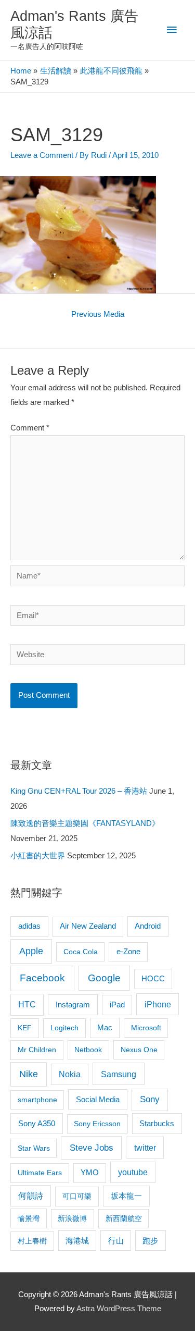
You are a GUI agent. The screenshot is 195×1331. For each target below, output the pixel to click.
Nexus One (139, 1049)
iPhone (158, 1004)
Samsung (118, 1074)
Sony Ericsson (97, 1123)
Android (148, 925)
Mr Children (37, 1049)
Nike (28, 1074)
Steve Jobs (91, 1148)
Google (104, 977)
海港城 (77, 1241)
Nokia (70, 1074)
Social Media (98, 1099)
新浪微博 (72, 1218)
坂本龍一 (126, 1195)
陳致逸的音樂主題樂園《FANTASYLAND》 (85, 823)
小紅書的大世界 (37, 856)
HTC (27, 1004)
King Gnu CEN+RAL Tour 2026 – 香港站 (78, 791)
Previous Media (97, 314)
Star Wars (34, 1148)
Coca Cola (80, 951)
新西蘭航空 (124, 1218)
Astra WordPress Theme (118, 1308)
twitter (145, 1147)
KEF (25, 1028)
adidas (29, 925)
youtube (133, 1172)
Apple (31, 951)
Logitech (64, 1028)
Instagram (73, 1004)
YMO (90, 1172)
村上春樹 (32, 1241)
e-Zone (128, 951)
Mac (104, 1028)
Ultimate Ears (40, 1172)
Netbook (88, 1049)
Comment (29, 428)
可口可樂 (77, 1196)
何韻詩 (30, 1195)
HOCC (153, 979)
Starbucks (156, 1123)
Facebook (42, 977)
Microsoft (146, 1028)
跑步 (150, 1241)
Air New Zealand (88, 926)
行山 (116, 1241)
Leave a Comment (41, 155)
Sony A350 (36, 1123)
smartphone (37, 1099)
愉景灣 (29, 1218)
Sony (150, 1099)
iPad (117, 1004)
